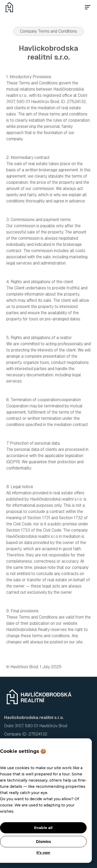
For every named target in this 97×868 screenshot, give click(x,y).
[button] (88, 7)
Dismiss (43, 841)
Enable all (43, 828)
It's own (43, 852)
